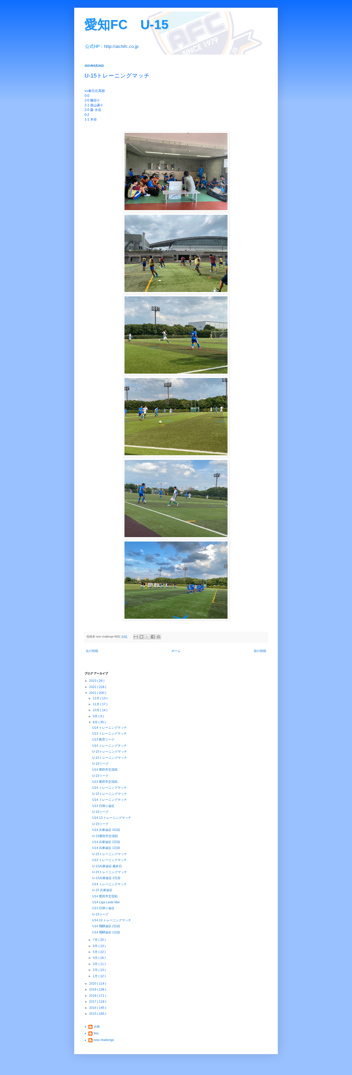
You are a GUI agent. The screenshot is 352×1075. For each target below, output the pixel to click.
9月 (95, 716)
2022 (93, 687)
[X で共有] (147, 636)
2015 (93, 1014)
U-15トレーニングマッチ (109, 751)
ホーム (176, 651)
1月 (95, 976)
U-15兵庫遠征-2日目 (106, 878)
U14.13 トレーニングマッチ (111, 818)
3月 (95, 964)
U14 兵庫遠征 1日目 (106, 848)
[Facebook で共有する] (152, 636)
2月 (95, 970)
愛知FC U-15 (127, 24)
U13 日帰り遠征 (103, 806)
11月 (96, 704)
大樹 (97, 1026)
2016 (93, 1008)
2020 (93, 983)
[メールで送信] (135, 636)
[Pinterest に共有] (158, 636)
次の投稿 (92, 651)
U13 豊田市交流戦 (105, 782)
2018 (93, 995)
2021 (93, 693)
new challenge (104, 1040)
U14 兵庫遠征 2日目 (106, 842)
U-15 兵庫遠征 (102, 890)
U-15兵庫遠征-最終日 (107, 866)
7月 (95, 940)
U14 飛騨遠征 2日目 (106, 926)
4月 (95, 958)
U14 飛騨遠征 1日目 (106, 932)
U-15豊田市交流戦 (105, 836)
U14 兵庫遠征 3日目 (106, 830)
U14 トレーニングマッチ (109, 727)
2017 (93, 1001)
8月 (95, 722)
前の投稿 (260, 651)
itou (96, 1033)
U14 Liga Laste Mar (106, 902)
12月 (96, 698)
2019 (93, 989)
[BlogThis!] (141, 636)
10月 (96, 710)
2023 (93, 681)
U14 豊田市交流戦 (105, 769)
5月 (95, 952)
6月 (95, 946)
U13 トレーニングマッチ (109, 733)
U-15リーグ (100, 764)
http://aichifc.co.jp (121, 46)
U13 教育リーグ (103, 739)
